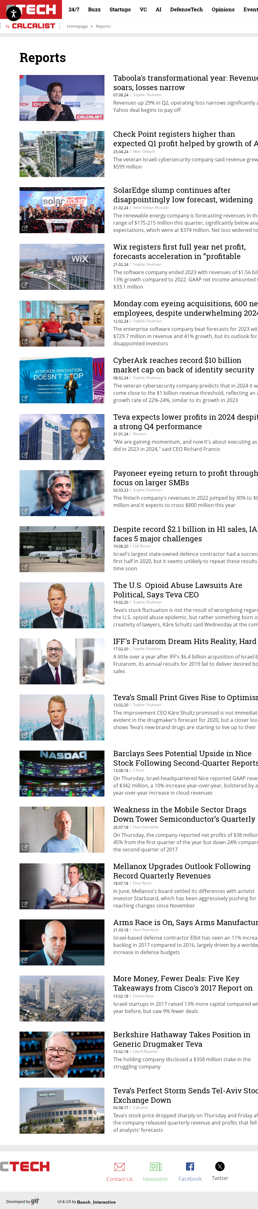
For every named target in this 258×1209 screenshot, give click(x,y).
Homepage (77, 26)
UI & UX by (87, 1202)
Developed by (18, 1202)
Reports (103, 26)
